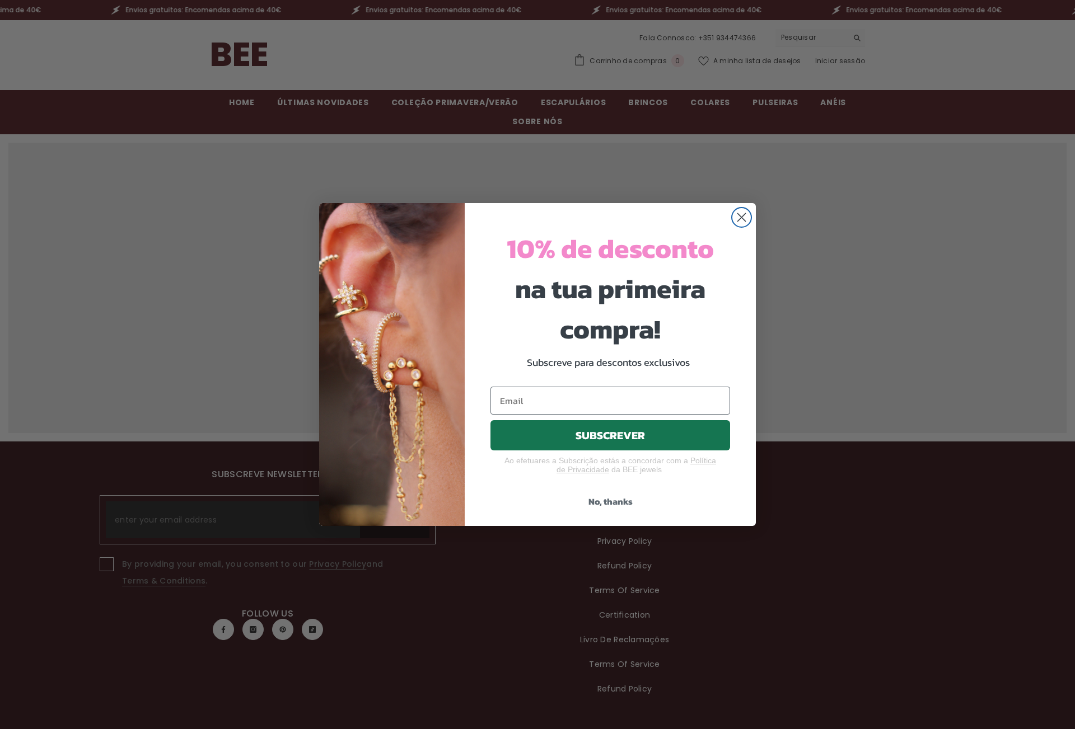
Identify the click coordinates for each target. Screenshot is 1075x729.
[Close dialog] (741, 217)
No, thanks (610, 501)
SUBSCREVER (610, 435)
